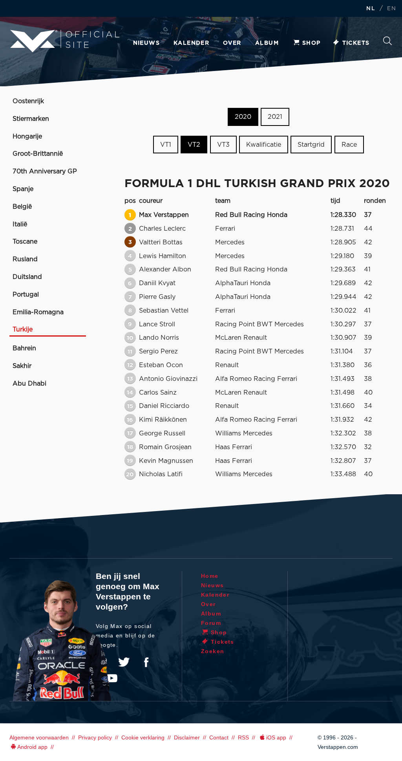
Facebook (146, 662)
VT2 (194, 145)
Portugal (26, 294)
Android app (32, 747)
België (22, 207)
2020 (243, 117)
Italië (20, 224)
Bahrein (24, 348)
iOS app (276, 737)
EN (391, 8)
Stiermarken (31, 119)
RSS (243, 737)
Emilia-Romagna (38, 312)
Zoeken (387, 42)
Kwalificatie (263, 145)
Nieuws (146, 43)
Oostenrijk (28, 101)
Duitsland (27, 277)
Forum (211, 623)
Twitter (124, 662)
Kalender (191, 43)
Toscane (25, 241)
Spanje (23, 189)
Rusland (25, 259)
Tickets (356, 43)
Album (267, 43)
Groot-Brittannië (38, 154)
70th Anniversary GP (45, 171)
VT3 (223, 145)
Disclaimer (187, 737)
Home (210, 576)
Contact (218, 737)
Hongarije (27, 136)
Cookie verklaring (142, 737)
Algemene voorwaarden (39, 737)
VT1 (165, 145)
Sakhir (22, 366)
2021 (275, 117)
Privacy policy (95, 737)
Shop (311, 43)
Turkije (23, 329)
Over (232, 43)
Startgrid (311, 145)
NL (370, 8)
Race (349, 145)
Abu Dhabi (29, 383)
